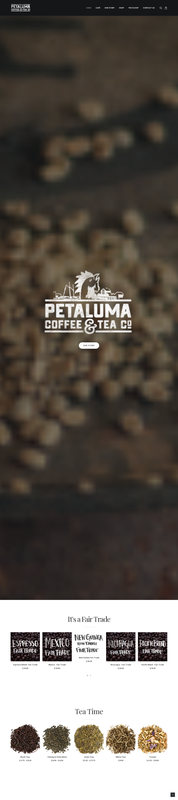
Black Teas (25, 757)
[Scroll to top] (172, 794)
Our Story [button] (110, 8)
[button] (161, 8)
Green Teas (89, 757)
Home (88, 8)
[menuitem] (88, 8)
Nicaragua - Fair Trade (121, 664)
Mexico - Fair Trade (57, 664)
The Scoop (133, 8)
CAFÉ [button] (98, 8)
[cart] (165, 8)
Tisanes (152, 757)
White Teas (121, 757)
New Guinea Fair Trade (89, 657)
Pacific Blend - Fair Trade (152, 664)
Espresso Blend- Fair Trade (25, 664)
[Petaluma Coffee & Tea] (21, 8)
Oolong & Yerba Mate (57, 757)
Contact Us (149, 8)
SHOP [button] (121, 8)
